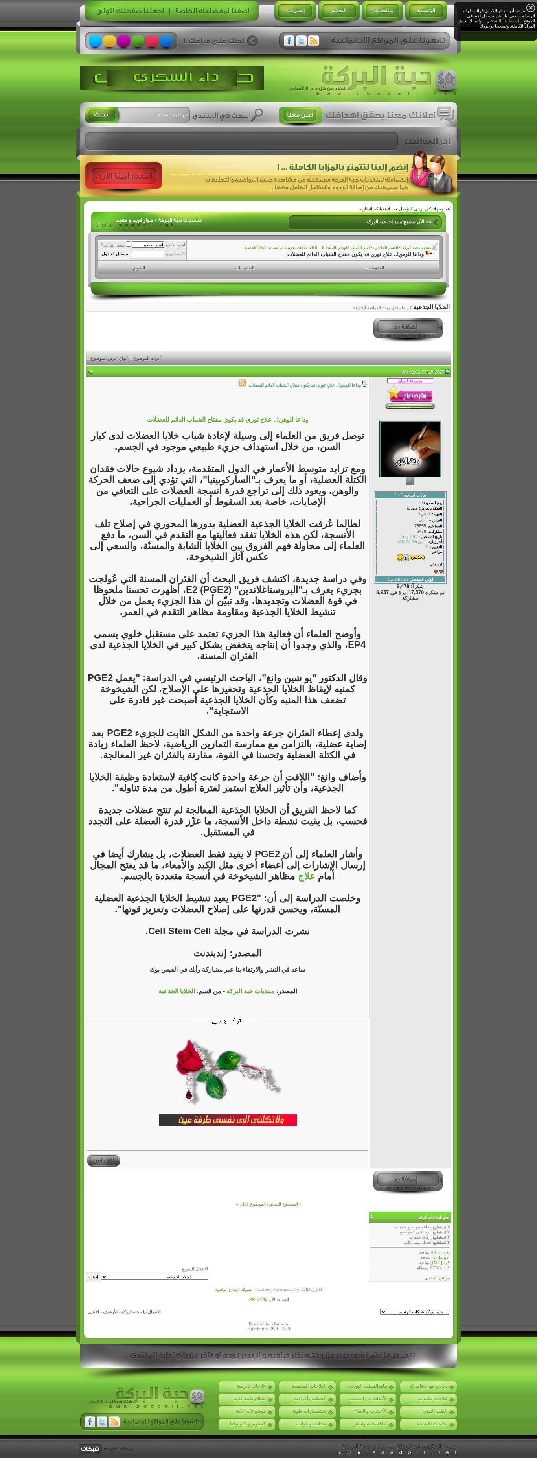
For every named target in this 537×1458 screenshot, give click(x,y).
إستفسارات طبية (309, 1411)
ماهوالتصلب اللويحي (367, 1386)
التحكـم (338, 10)
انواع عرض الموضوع (109, 358)
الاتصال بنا (152, 1311)
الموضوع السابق (283, 1204)
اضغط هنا (510, 20)
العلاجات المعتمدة (309, 1386)
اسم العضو (175, 244)
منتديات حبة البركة (417, 248)
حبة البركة (130, 1311)
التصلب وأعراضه (310, 1398)
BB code (438, 1252)
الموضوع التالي (252, 1204)
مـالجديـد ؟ (382, 10)
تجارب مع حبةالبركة (428, 1386)
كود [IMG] (440, 1262)
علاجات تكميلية (432, 1398)
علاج (305, 876)
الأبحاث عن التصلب (368, 1398)
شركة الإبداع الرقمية (233, 1289)
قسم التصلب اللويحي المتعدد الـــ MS (341, 248)
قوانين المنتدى (437, 1278)
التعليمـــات (244, 267)
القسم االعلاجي (386, 248)
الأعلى (93, 1311)
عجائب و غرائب (311, 1424)
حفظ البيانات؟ (113, 245)
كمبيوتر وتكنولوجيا (248, 1424)
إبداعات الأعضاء (432, 1424)
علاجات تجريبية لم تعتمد (289, 248)
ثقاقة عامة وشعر (370, 1424)
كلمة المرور (175, 253)
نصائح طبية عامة (250, 1398)
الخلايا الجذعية (256, 248)
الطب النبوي (435, 1411)
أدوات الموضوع (147, 358)
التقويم (139, 267)
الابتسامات (440, 1257)
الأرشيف (110, 1311)
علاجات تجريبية (251, 1386)
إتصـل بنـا (295, 10)
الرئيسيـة (426, 10)
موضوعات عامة (251, 1411)
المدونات (376, 267)
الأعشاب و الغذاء (370, 1411)
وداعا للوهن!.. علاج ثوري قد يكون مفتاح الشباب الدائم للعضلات (228, 419)
